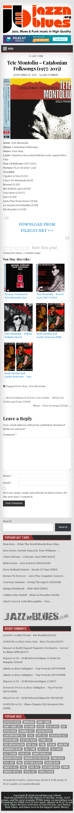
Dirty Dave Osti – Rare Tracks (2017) (40, 641)
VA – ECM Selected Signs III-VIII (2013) (39, 698)
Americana (29, 722)
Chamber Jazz (26, 731)
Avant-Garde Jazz (13, 726)
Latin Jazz (24, 753)
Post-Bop (21, 386)
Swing (65, 767)
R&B (19, 762)
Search (7, 521)
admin (6, 668)
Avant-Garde (44, 722)
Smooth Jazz (10, 767)
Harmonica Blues (13, 749)
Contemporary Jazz (14, 735)
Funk (42, 744)
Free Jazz (31, 744)
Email (7, 482)
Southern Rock (51, 767)
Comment (10, 434)
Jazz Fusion (10, 753)
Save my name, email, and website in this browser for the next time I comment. (35, 494)
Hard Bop (63, 744)
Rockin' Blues (52, 762)
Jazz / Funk (37, 56)
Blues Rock (52, 726)
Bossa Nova (10, 731)
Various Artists (12, 771)
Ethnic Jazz (45, 740)
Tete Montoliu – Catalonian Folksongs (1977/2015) (37, 65)
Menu (10, 48)
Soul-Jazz (34, 767)
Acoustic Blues (12, 722)
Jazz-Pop (43, 749)
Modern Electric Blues (36, 758)
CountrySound (30, 784)
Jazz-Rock (56, 749)
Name (7, 475)
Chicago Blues (44, 731)
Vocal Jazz (30, 771)
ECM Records (10, 740)
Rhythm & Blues (33, 762)
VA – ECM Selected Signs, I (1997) (36, 681)
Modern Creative (12, 758)
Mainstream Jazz (42, 753)
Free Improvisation (14, 744)
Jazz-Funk (30, 749)
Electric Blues (28, 740)
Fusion (51, 744)
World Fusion (46, 771)
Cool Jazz (42, 735)
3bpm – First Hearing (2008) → (52, 405)
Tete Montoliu (37, 386)
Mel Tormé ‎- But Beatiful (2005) (36, 635)
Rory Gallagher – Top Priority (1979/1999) (40, 668)
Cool (30, 735)
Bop (64, 726)
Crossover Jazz (58, 735)
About (57, 795)
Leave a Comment (50, 74)
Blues (40, 726)
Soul (23, 767)
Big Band (29, 726)
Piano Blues (58, 758)
